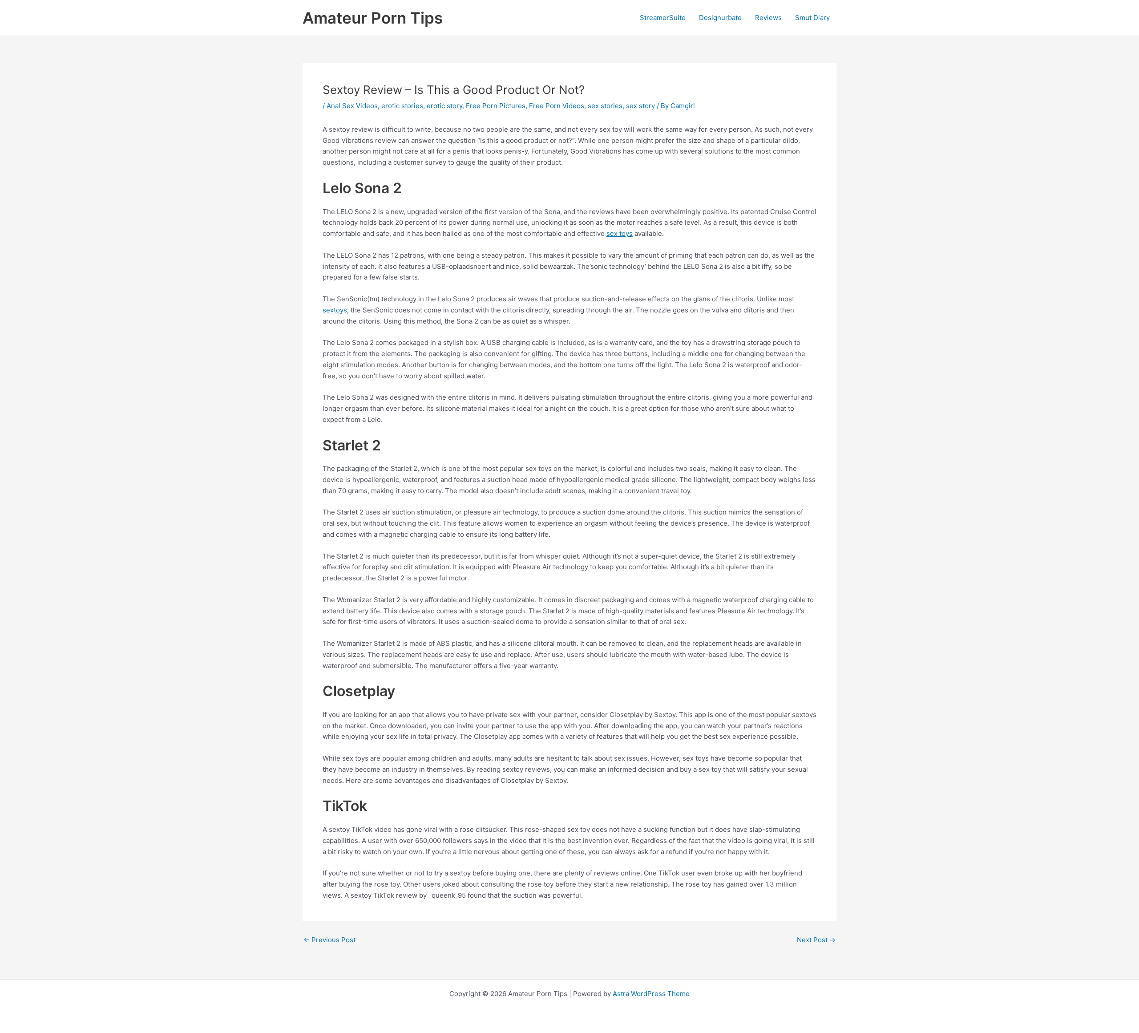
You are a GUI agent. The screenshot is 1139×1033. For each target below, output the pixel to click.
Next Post (816, 939)
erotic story (444, 105)
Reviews (768, 17)
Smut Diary (812, 17)
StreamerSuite (663, 17)
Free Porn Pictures (495, 105)
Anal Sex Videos (352, 105)
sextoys (335, 310)
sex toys (619, 233)
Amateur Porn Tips (373, 17)
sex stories (605, 105)
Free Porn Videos (556, 105)
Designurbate (720, 17)
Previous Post (329, 939)
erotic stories (402, 105)
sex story (640, 105)
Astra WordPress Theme (651, 993)
